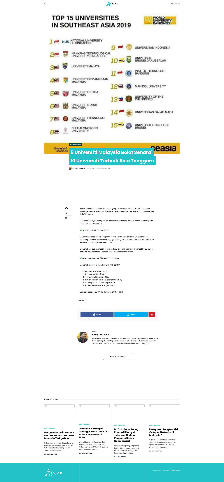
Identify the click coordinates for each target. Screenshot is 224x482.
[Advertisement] (112, 190)
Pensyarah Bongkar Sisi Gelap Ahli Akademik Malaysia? (163, 432)
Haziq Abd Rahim (100, 334)
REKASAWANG (175, 470)
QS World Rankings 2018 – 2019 (109, 292)
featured (82, 300)
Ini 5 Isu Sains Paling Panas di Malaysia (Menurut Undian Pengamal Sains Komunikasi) (126, 435)
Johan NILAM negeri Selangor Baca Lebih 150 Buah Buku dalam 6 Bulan (93, 433)
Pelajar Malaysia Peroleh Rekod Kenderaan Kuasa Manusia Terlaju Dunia (59, 435)
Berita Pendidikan (75, 144)
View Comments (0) (117, 357)
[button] (46, 3)
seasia (90, 292)
